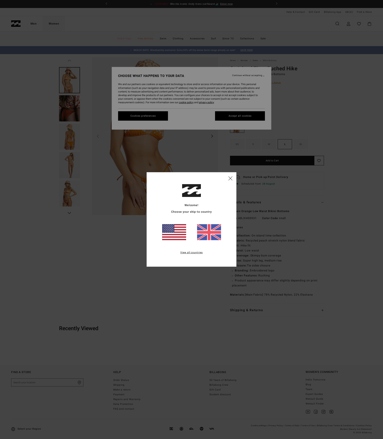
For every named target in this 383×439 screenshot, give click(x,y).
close (230, 178)
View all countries (191, 252)
